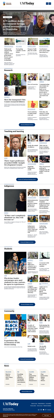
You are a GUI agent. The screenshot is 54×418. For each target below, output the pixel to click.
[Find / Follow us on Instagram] (41, 410)
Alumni (5, 275)
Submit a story (34, 403)
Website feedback (47, 405)
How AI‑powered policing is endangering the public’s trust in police (44, 170)
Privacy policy (33, 405)
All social (49, 409)
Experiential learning (32, 46)
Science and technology (8, 46)
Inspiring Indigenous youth (31, 168)
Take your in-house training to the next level (44, 147)
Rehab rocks (31, 346)
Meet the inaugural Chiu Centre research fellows (14, 101)
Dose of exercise (33, 84)
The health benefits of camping (42, 347)
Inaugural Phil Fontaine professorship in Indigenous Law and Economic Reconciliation (44, 204)
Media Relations (41, 403)
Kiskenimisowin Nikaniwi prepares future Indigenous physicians (33, 203)
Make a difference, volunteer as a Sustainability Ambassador (32, 266)
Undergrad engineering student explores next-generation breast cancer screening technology (8, 54)
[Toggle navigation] (50, 3)
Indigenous (6, 212)
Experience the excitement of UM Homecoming (12, 342)
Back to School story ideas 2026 (9, 376)
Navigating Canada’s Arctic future (21, 50)
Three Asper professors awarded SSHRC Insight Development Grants (14, 163)
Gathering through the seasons (43, 227)
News (18, 371)
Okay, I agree (46, 415)
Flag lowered (31, 371)
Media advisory (8, 371)
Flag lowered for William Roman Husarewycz (33, 377)
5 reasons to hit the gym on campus (44, 264)
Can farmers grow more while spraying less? (44, 50)
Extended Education (43, 142)
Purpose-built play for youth (32, 50)
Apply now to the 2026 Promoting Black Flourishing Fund (43, 291)
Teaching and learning (32, 163)
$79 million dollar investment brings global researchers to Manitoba (14, 25)
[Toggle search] (47, 3)
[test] (38, 410)
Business (41, 322)
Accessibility (48, 403)
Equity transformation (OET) (43, 284)
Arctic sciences (19, 46)
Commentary (41, 81)
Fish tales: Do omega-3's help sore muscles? (44, 113)
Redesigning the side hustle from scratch (44, 326)
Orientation (30, 283)
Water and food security (43, 46)
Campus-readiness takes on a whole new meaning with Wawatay (32, 289)
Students (29, 142)
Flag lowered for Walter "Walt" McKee (44, 377)
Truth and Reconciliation (44, 197)
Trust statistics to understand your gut (32, 113)
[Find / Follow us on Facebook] (45, 410)
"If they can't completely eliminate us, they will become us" (14, 217)
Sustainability (30, 260)
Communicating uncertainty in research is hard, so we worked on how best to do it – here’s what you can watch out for (44, 91)
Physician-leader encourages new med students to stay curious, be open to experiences (14, 281)
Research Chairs (8, 17)
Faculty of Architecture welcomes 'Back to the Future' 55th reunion (33, 328)
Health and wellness (31, 109)
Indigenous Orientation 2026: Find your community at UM (33, 229)
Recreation (41, 343)
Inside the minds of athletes (33, 146)
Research (29, 81)
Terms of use (40, 405)
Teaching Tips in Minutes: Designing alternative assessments (21, 378)
